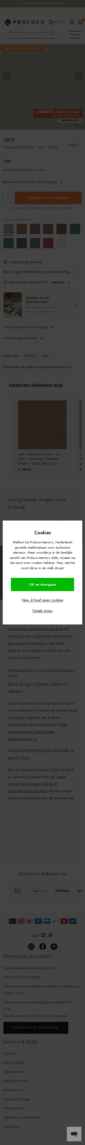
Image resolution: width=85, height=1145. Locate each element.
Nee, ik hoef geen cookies (42, 600)
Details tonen (42, 610)
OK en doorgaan (42, 584)
